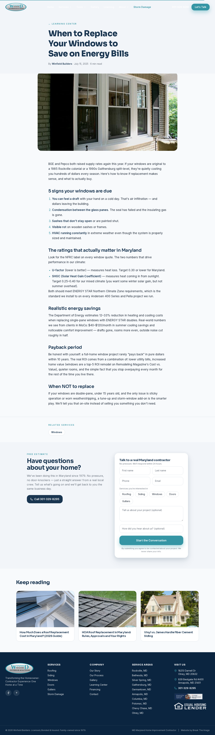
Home (50, 7)
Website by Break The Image (195, 730)
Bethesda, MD (140, 675)
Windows (56, 432)
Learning (109, 7)
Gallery (95, 7)
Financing (95, 689)
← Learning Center (62, 24)
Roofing (126, 494)
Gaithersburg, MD (141, 684)
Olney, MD (137, 712)
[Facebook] (8, 693)
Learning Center (99, 684)
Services (64, 7)
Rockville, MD (139, 670)
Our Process (96, 675)
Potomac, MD (139, 703)
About (122, 7)
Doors (172, 494)
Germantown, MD (141, 689)
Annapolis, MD (140, 694)
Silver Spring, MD (141, 680)
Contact (94, 694)
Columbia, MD (139, 698)
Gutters (126, 501)
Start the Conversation (151, 540)
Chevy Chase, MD (142, 708)
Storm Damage (142, 7)
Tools (79, 7)
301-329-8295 (180, 7)
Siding (141, 494)
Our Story (95, 670)
